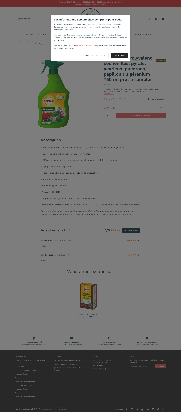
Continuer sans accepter (95, 55)
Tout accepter (119, 55)
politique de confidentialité (86, 46)
